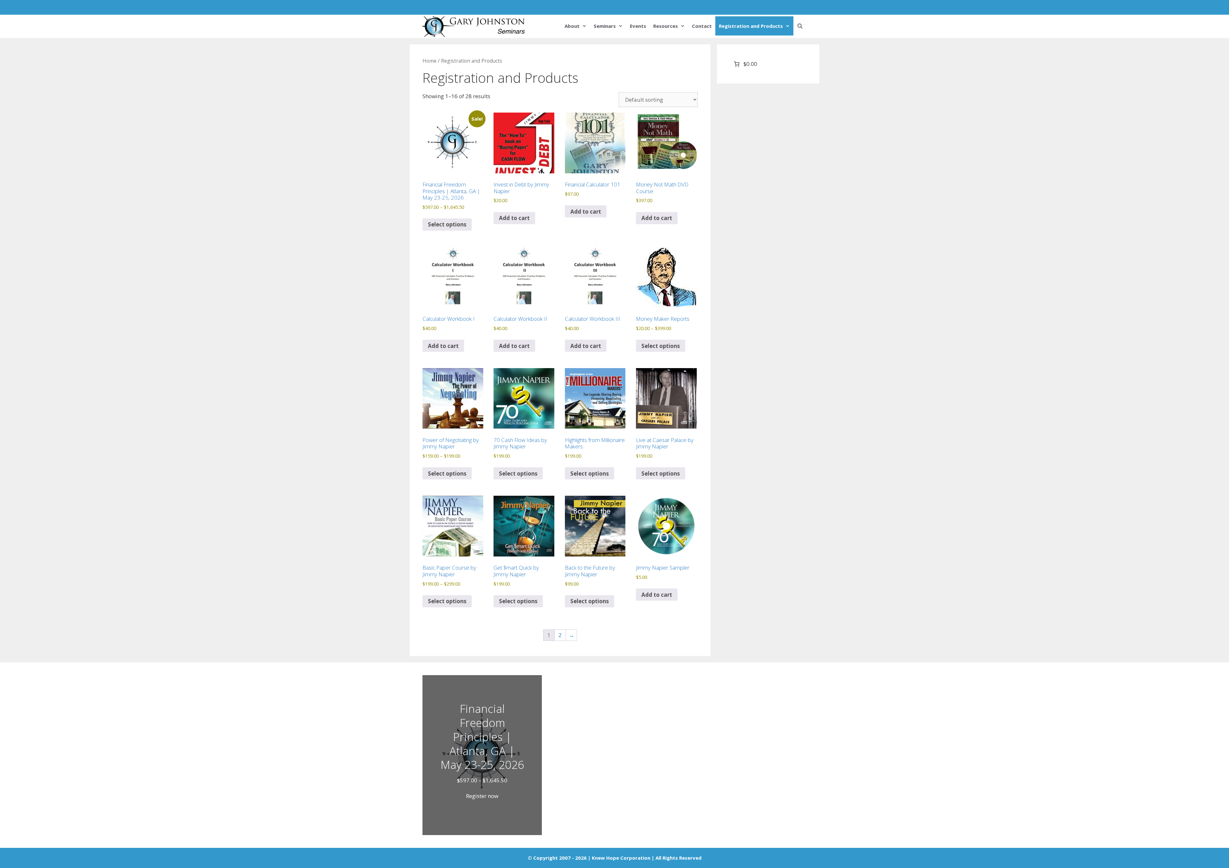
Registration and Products (751, 26)
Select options (447, 224)
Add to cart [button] (514, 218)
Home (429, 60)
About (572, 26)
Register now (482, 796)
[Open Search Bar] (800, 26)
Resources (665, 26)
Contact (702, 26)
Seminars (605, 26)
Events (638, 26)
